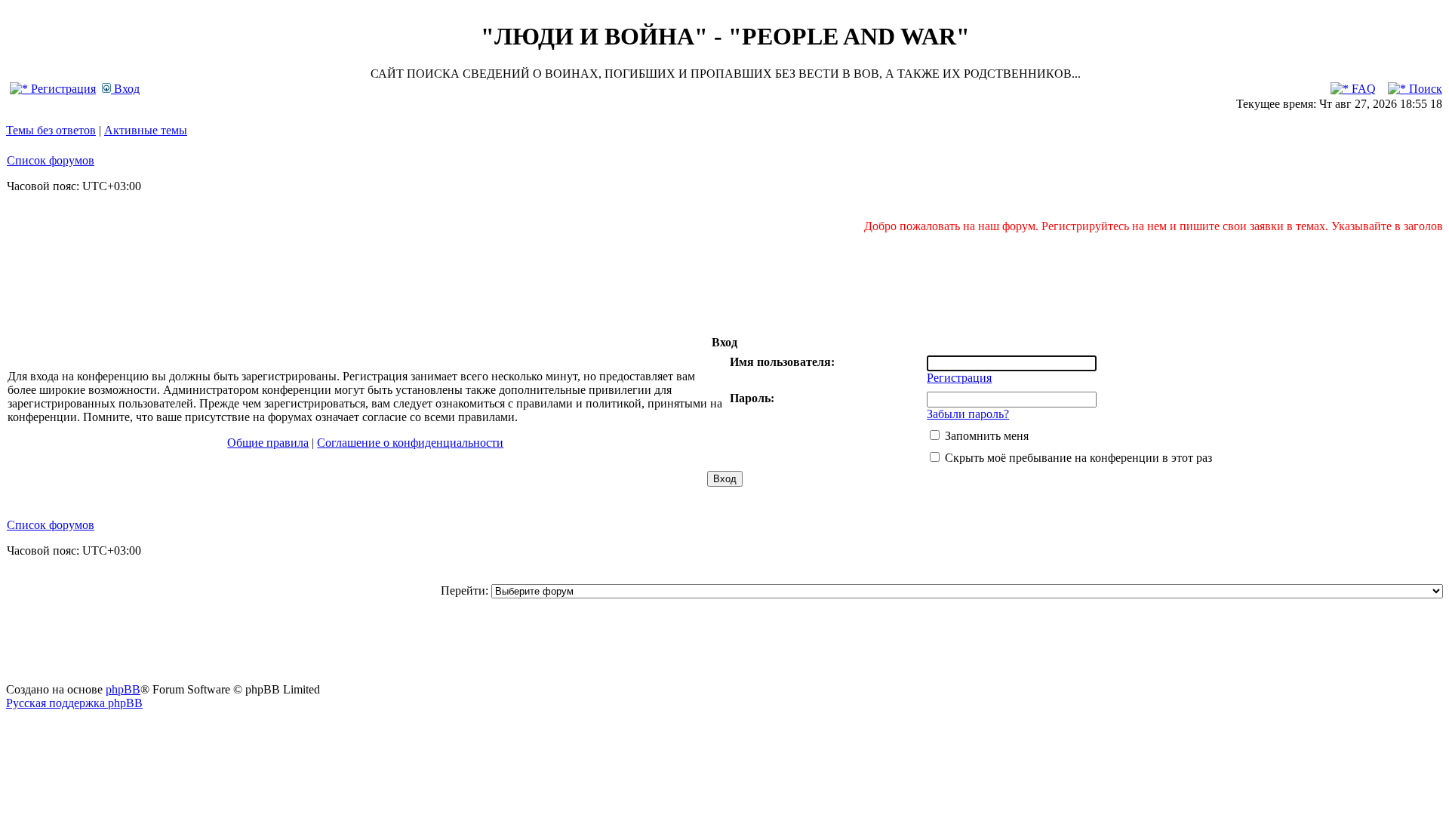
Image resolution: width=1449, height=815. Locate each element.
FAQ (1362, 88)
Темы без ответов (51, 130)
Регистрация (62, 88)
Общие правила (268, 442)
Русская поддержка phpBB (74, 703)
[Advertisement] (724, 284)
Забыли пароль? (968, 414)
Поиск (1424, 88)
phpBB (123, 689)
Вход (125, 88)
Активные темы (145, 130)
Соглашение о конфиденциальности (410, 442)
